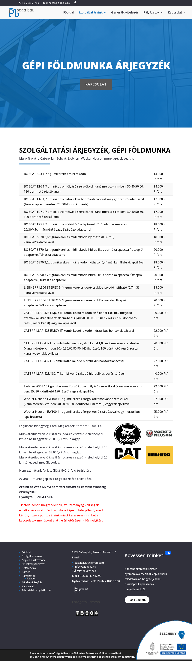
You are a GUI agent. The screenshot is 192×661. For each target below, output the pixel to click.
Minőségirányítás (32, 582)
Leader (31, 578)
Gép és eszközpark (33, 560)
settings (129, 657)
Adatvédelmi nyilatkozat (36, 590)
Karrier (26, 572)
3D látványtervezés (34, 564)
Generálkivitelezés (125, 12)
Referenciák (29, 568)
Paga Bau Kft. (137, 600)
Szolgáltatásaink (91, 12)
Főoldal (68, 12)
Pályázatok (151, 12)
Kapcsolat (175, 12)
